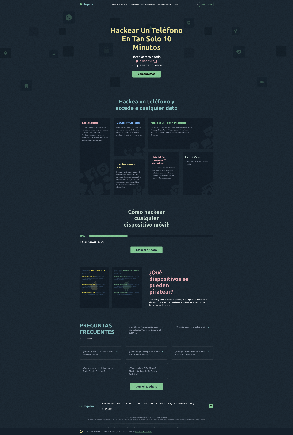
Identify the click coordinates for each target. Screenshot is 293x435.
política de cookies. (143, 432)
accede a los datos (111, 411)
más (204, 427)
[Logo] (87, 414)
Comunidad (107, 416)
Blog (192, 411)
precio (162, 411)
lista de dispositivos (147, 411)
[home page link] (87, 4)
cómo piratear (129, 411)
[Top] (211, 414)
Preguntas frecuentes (178, 411)
